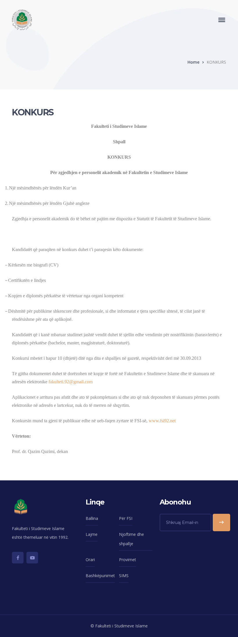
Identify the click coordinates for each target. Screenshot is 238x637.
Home (193, 62)
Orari (90, 559)
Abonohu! (221, 522)
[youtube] (32, 557)
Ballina (92, 518)
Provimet (127, 559)
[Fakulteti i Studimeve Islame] (22, 19)
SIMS (124, 575)
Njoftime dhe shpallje (131, 539)
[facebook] (18, 557)
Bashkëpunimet (100, 575)
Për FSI (125, 518)
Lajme (92, 534)
